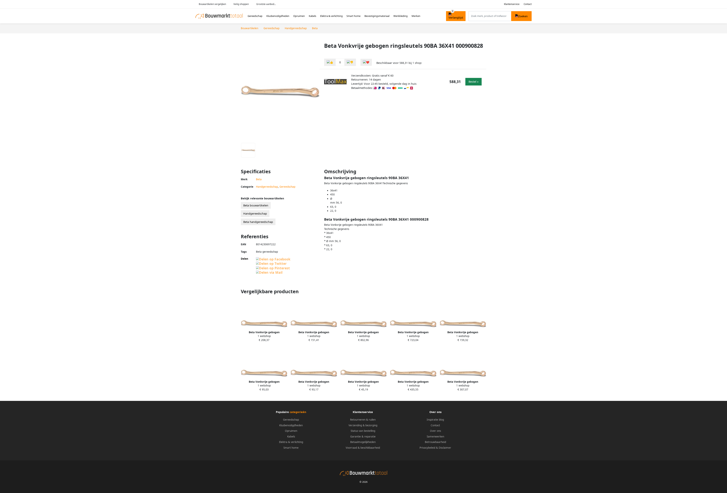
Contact (528, 4)
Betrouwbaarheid (435, 442)
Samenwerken (435, 436)
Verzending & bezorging (363, 425)
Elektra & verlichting (331, 16)
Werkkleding (400, 16)
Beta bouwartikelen (255, 205)
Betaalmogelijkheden (363, 442)
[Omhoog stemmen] (330, 62)
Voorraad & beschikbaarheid (363, 447)
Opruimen (299, 16)
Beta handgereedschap (258, 222)
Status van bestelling (363, 431)
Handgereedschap (267, 186)
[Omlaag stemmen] (350, 62)
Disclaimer (445, 447)
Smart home (353, 16)
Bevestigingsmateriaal (376, 16)
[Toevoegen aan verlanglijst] (366, 62)
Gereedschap (255, 16)
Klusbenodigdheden (277, 16)
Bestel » (473, 81)
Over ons (435, 431)
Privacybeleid (427, 447)
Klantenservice (512, 4)
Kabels (312, 16)
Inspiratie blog (435, 419)
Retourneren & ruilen (363, 419)
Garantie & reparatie (363, 436)
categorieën (298, 412)
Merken (416, 16)
